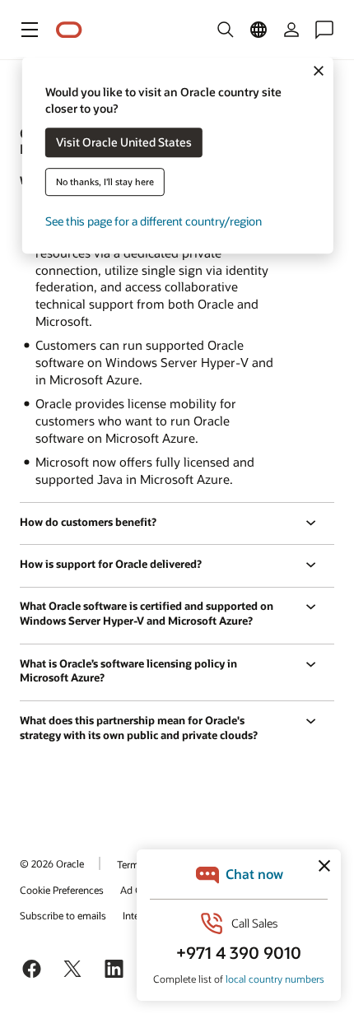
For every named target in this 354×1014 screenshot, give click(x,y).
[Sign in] (291, 30)
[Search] (225, 30)
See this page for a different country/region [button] (153, 222)
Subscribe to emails (63, 915)
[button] (30, 30)
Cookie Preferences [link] (62, 889)
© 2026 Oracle (52, 863)
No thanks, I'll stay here (105, 182)
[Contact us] (324, 30)
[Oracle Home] (69, 30)
